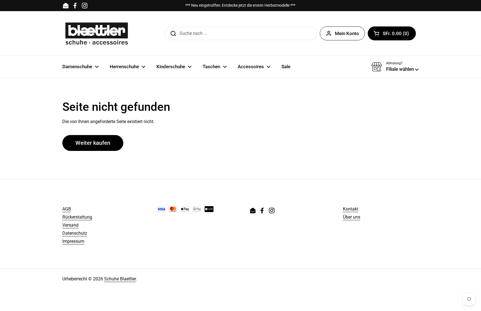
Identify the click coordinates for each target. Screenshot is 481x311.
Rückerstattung (77, 217)
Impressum (73, 241)
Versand (70, 225)
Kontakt (350, 209)
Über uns (351, 217)
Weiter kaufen (92, 142)
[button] (392, 33)
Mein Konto (347, 33)
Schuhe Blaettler (120, 278)
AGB (66, 209)
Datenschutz (74, 233)
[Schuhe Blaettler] (96, 33)
